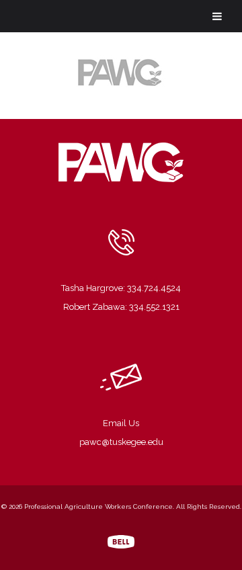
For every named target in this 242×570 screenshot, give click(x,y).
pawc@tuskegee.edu (121, 442)
